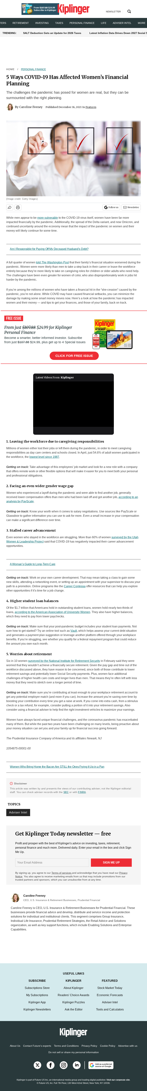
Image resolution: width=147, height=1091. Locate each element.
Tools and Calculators (110, 1013)
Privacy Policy (89, 1049)
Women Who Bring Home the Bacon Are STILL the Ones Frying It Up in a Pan (57, 766)
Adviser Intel (122, 23)
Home (10, 69)
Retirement (21, 23)
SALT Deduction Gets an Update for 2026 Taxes (52, 33)
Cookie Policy (107, 1049)
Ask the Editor (73, 1013)
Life (103, 23)
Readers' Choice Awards (73, 998)
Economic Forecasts (110, 998)
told (52, 262)
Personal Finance (82, 23)
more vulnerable (47, 217)
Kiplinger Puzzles (73, 1005)
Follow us (113, 207)
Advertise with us (127, 1049)
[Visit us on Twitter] (37, 1069)
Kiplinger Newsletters (37, 1013)
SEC (66, 792)
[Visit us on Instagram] (64, 1069)
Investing (42, 23)
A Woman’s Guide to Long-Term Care (32, 564)
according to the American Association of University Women (52, 612)
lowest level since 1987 (44, 456)
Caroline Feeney (30, 107)
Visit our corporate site (118, 1083)
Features (91, 107)
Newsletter (133, 207)
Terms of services (61, 872)
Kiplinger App (37, 1005)
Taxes (59, 23)
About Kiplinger (73, 991)
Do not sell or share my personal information (73, 1055)
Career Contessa (75, 586)
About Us (15, 1049)
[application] (73, 404)
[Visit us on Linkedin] (77, 1069)
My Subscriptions (37, 998)
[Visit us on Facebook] (50, 1069)
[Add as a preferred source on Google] (98, 1069)
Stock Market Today (109, 991)
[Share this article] (9, 207)
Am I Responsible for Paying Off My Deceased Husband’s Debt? (49, 248)
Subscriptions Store (37, 991)
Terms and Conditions (66, 1049)
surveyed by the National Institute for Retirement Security (64, 660)
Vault (73, 630)
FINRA (82, 792)
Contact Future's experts (37, 1049)
